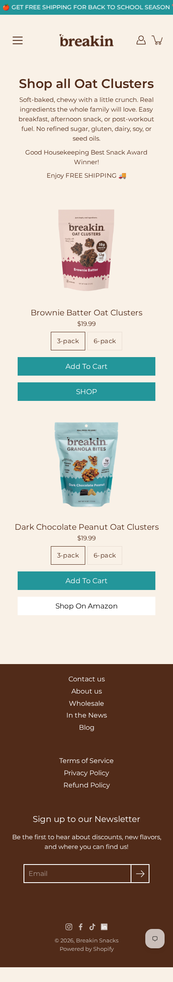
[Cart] (158, 40)
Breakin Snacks (97, 940)
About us (86, 691)
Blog (86, 727)
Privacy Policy (86, 773)
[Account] (141, 40)
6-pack (105, 341)
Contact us (86, 679)
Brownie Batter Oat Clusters (86, 313)
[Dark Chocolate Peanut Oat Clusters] (86, 463)
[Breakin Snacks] (86, 40)
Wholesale (86, 703)
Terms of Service (86, 761)
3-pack (68, 341)
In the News (86, 715)
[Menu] (17, 40)
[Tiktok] (92, 926)
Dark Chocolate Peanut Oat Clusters (87, 527)
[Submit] (140, 873)
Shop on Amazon (86, 606)
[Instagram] (69, 926)
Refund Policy (86, 785)
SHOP (86, 392)
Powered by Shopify (87, 948)
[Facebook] (80, 926)
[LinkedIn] (104, 926)
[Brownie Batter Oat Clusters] (86, 249)
